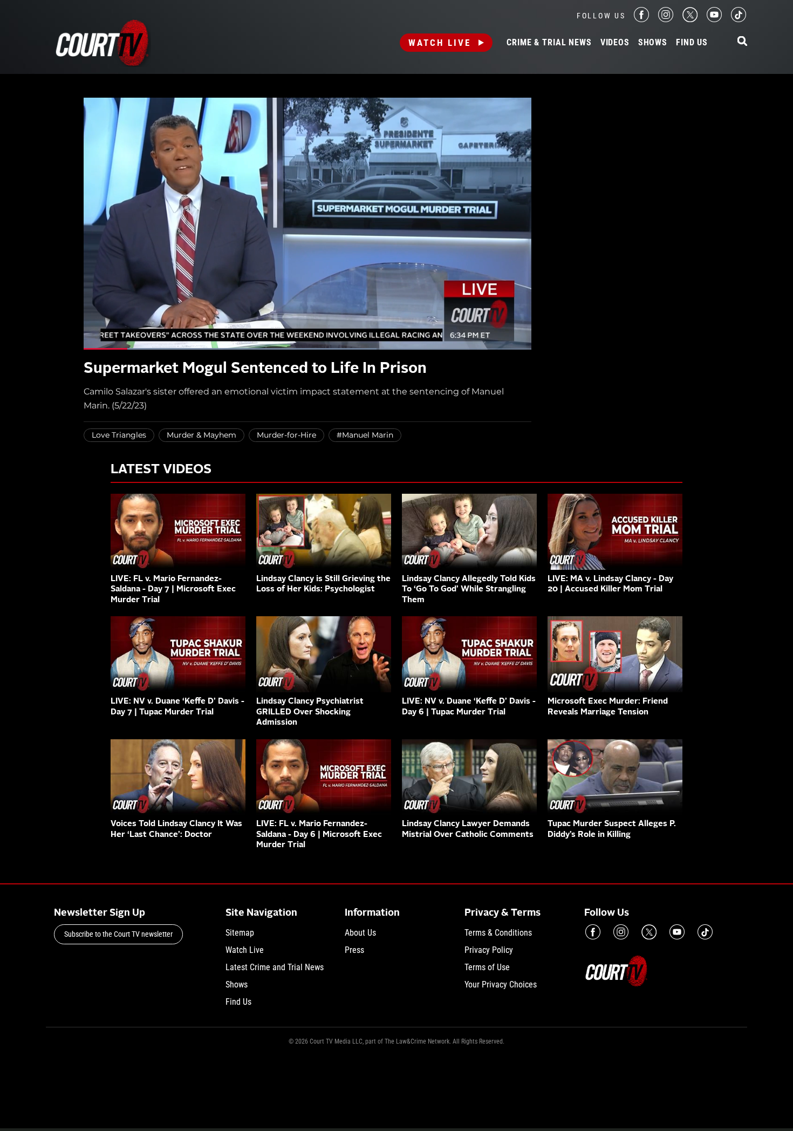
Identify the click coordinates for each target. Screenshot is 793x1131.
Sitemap (239, 933)
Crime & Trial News (549, 42)
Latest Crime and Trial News (274, 967)
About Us (360, 933)
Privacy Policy (488, 950)
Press (354, 950)
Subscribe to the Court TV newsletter (118, 934)
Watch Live (439, 42)
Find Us (692, 42)
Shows (652, 42)
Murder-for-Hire (286, 435)
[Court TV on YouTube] (714, 19)
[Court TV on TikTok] (738, 19)
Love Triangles (119, 435)
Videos (615, 42)
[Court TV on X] (690, 19)
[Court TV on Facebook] (641, 19)
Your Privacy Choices (500, 984)
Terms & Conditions (498, 933)
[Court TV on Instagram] (665, 19)
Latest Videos (161, 470)
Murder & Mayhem (201, 435)
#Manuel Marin (365, 435)
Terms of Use (487, 967)
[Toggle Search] (742, 41)
